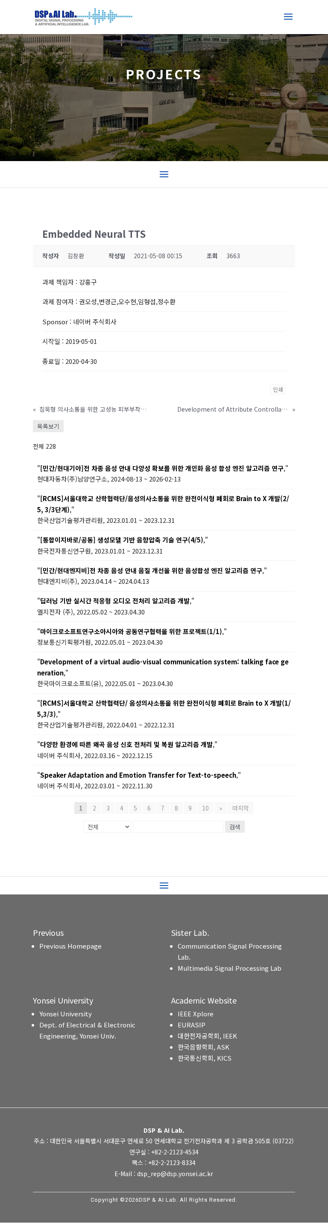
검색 (234, 826)
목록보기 (48, 426)
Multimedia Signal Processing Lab (229, 967)
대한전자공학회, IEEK (207, 1035)
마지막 (240, 808)
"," (162, 468)
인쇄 (278, 389)
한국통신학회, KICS (204, 1057)
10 (205, 808)
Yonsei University (65, 1013)
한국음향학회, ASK (203, 1046)
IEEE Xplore (196, 1013)
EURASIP (191, 1024)
